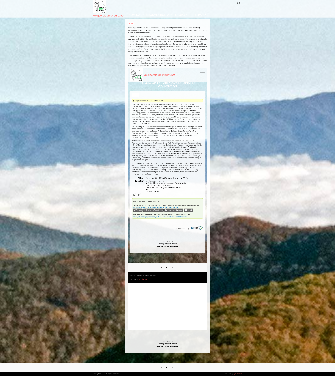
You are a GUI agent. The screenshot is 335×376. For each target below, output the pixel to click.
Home (238, 3)
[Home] (100, 7)
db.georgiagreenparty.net (108, 15)
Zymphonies (237, 374)
